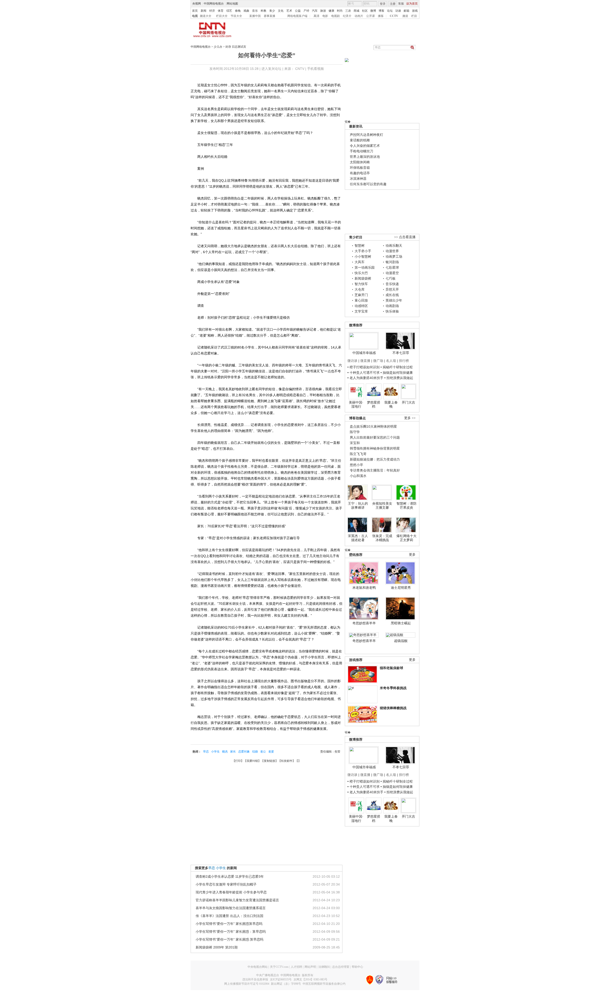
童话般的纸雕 (360, 140)
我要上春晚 (391, 404)
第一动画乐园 (365, 267)
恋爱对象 (244, 751)
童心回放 (361, 300)
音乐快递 (392, 284)
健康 (331, 10)
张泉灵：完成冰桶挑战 (382, 538)
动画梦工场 (394, 256)
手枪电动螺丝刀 (361, 151)
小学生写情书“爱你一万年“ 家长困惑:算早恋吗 (229, 939)
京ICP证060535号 (281, 979)
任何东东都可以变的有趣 (368, 184)
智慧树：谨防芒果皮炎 (406, 506)
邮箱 (406, 10)
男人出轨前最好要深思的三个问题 (375, 437)
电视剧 (335, 16)
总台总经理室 (340, 966)
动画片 (359, 16)
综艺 (229, 10)
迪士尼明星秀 (401, 587)
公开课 (370, 16)
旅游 (323, 10)
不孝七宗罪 (400, 353)
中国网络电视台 (214, 3)
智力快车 (361, 284)
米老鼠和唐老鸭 (364, 587)
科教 (263, 10)
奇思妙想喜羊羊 (364, 623)
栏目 (414, 16)
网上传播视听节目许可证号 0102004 (246, 983)
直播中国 (255, 16)
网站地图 (232, 3)
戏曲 (246, 10)
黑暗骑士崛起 (401, 623)
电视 (195, 16)
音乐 (255, 10)
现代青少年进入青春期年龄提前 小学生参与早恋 (231, 892)
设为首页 (412, 3)
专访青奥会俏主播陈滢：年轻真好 (375, 470)
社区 (365, 10)
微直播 (365, 361)
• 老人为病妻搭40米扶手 (365, 378)
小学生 (215, 751)
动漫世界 (392, 251)
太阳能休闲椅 (360, 162)
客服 (401, 3)
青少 (272, 10)
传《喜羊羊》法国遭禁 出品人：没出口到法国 (229, 916)
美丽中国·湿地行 (356, 404)
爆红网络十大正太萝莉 (406, 538)
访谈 (398, 10)
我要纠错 (252, 761)
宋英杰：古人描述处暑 (358, 538)
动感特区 (361, 306)
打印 (238, 761)
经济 (212, 10)
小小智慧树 (363, 256)
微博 (373, 10)
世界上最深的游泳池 (365, 157)
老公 (263, 751)
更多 (412, 554)
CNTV (299, 69)
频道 (405, 16)
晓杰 (225, 751)
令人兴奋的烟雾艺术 (365, 146)
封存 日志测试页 (235, 46)
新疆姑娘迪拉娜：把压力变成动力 (375, 459)
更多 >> (410, 418)
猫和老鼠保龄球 (391, 668)
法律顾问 (324, 966)
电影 (325, 16)
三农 (348, 10)
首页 (195, 10)
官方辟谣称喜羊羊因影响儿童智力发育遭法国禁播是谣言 (237, 900)
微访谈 (352, 361)
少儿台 (218, 46)
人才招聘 (296, 966)
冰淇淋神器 (358, 178)
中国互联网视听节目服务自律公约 (324, 983)
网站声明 (310, 966)
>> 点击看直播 (405, 237)
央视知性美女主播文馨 (382, 506)
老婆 (271, 751)
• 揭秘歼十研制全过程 (397, 367)
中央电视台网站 (258, 966)
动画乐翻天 (394, 245)
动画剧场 (392, 306)
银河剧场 (392, 262)
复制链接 (269, 761)
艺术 (289, 10)
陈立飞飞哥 (358, 454)
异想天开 (392, 289)
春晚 (238, 10)
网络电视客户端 (297, 16)
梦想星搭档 (373, 404)
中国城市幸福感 (364, 353)
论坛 (390, 10)
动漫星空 (392, 273)
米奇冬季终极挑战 (393, 688)
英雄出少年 (394, 300)
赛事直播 (269, 16)
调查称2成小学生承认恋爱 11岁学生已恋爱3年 (230, 876)
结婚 (255, 751)
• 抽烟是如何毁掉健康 (397, 372)
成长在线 (392, 295)
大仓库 (360, 289)
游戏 (415, 10)
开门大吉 (408, 402)
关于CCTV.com (279, 966)
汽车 (315, 10)
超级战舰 (400, 641)
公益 (298, 10)
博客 (381, 10)
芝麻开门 (361, 295)
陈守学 (355, 432)
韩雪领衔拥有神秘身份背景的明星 (375, 448)
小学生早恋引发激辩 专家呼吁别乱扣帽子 (226, 884)
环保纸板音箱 (360, 167)
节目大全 (236, 16)
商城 (356, 10)
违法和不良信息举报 (255, 979)
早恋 (206, 751)
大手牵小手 (363, 251)
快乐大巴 (361, 273)
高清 (316, 16)
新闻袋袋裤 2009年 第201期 (217, 947)
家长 (233, 751)
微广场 (378, 361)
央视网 (196, 3)
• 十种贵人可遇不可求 (364, 372)
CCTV (394, 16)
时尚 (340, 10)
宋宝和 (355, 443)
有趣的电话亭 (360, 173)
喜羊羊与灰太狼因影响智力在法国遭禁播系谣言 (231, 908)
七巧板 (391, 278)
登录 (383, 3)
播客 (381, 16)
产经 (306, 10)
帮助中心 (357, 966)
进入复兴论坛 (271, 69)
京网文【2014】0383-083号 (310, 979)
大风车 (360, 262)
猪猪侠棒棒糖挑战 (393, 708)
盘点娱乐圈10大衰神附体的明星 (373, 426)
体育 (221, 10)
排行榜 (404, 361)
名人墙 (391, 361)
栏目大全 (222, 16)
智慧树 (360, 245)
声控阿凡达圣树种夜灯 (366, 135)
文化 (281, 10)
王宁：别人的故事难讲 (358, 506)
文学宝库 (361, 311)
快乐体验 (392, 311)
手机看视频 (315, 69)
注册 (393, 3)
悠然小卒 (356, 465)
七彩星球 (392, 267)
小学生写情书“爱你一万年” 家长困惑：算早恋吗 (231, 931)
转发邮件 (286, 761)
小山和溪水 (358, 476)
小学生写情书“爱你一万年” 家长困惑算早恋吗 (229, 924)
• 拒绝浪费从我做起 (398, 378)
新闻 (203, 10)
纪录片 (347, 16)
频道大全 (205, 16)
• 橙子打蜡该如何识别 (363, 367)
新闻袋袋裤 (363, 278)
